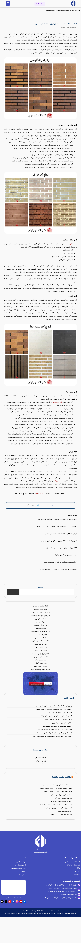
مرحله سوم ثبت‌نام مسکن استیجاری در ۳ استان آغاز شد (55, 730)
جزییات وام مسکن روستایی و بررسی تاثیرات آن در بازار (55, 805)
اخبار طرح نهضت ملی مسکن (40, 612)
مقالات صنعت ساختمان (61, 777)
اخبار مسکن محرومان (40, 657)
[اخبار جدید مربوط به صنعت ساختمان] (73, 3)
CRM (78, 868)
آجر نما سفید (57, 402)
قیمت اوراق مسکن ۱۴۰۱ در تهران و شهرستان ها (58, 808)
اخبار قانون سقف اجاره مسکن (40, 631)
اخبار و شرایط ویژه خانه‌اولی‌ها (40, 669)
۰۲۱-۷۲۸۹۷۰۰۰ (39, 4)
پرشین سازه (40, 494)
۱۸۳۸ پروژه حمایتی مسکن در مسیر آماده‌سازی (58, 719)
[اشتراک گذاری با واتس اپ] (43, 505)
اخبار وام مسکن (40, 638)
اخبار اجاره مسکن (40, 628)
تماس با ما (22, 875)
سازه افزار (77, 875)
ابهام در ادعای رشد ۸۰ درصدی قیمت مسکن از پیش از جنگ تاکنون (52, 736)
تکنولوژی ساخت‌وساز (40, 666)
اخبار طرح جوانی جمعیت (40, 654)
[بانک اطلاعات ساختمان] (79, 10)
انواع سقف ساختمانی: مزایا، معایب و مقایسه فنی (57, 785)
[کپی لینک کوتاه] (28, 505)
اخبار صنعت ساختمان (40, 606)
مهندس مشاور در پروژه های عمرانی (61, 795)
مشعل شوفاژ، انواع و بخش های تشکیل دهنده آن (57, 792)
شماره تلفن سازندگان (73, 865)
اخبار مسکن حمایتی (40, 660)
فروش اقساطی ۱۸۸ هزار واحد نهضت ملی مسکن (57, 713)
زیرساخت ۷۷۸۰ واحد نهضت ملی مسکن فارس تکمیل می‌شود (54, 709)
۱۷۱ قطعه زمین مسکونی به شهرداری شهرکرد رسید (57, 726)
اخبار (75, 10)
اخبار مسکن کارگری (40, 663)
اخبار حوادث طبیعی (40, 650)
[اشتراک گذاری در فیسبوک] (53, 505)
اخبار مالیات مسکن (40, 647)
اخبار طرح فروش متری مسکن (40, 616)
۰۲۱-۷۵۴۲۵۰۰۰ (61, 885)
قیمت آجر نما (58, 481)
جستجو (40, 587)
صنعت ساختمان (40, 758)
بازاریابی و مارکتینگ (40, 761)
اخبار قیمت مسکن (40, 635)
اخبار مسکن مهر (40, 619)
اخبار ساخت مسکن (40, 644)
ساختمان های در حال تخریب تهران (61, 814)
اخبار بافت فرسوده (40, 609)
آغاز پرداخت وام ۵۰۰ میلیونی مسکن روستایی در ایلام (56, 716)
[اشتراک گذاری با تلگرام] (38, 505)
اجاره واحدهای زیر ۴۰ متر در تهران (62, 723)
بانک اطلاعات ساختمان (72, 862)
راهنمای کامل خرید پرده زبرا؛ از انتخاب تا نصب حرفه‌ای (56, 788)
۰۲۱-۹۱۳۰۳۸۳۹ (72, 885)
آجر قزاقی (73, 244)
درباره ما (23, 871)
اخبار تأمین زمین (40, 622)
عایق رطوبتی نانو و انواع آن (63, 798)
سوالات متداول (21, 862)
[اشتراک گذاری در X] (48, 505)
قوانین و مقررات (20, 865)
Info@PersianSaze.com (69, 895)
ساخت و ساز (40, 764)
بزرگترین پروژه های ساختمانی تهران (61, 801)
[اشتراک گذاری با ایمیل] (33, 505)
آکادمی (77, 871)
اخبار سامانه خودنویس (40, 625)
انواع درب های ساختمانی (64, 811)
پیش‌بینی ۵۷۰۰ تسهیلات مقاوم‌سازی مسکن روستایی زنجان (54, 706)
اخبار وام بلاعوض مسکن (40, 641)
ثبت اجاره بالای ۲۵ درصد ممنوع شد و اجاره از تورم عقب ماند (54, 733)
